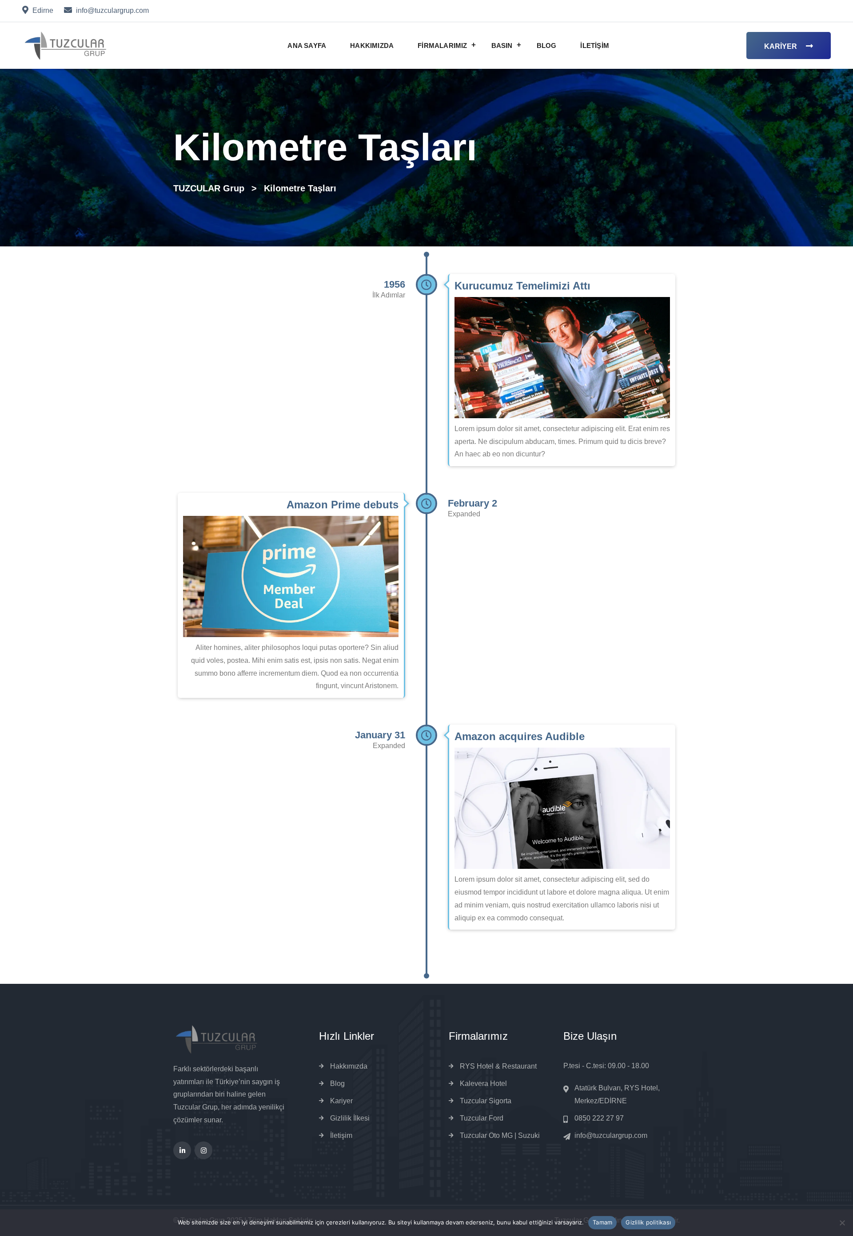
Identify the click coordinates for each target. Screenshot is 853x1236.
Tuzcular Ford (481, 1118)
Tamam (602, 1222)
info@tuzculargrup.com (610, 1135)
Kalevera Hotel (483, 1083)
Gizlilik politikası (648, 1222)
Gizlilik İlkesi (350, 1118)
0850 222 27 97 (599, 1118)
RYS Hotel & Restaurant (498, 1066)
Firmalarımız (442, 45)
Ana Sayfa (306, 45)
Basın (502, 45)
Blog (547, 45)
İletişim (594, 45)
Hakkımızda (372, 45)
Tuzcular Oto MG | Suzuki (500, 1135)
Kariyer (780, 46)
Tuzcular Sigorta (485, 1101)
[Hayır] (841, 1222)
